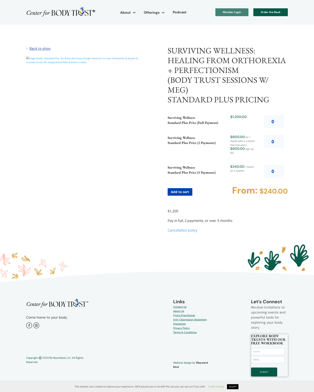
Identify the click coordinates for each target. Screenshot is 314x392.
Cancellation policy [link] (182, 230)
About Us (178, 311)
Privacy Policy (181, 328)
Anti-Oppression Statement (190, 319)
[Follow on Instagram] (36, 325)
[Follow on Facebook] (29, 325)
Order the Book (270, 12)
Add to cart (180, 192)
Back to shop (40, 48)
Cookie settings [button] (216, 386)
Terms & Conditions (185, 332)
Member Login (232, 12)
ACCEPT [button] (232, 386)
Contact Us (179, 307)
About (125, 12)
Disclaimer (179, 324)
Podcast (179, 12)
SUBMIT (264, 371)
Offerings (152, 12)
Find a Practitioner (184, 315)
